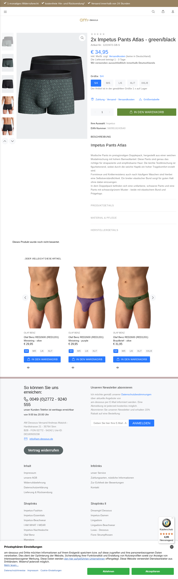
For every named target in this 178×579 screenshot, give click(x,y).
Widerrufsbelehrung (35, 482)
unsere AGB (30, 477)
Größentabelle (151, 99)
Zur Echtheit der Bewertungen (107, 482)
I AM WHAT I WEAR (35, 525)
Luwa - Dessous (99, 530)
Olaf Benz (29, 534)
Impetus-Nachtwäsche (36, 530)
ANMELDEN (141, 423)
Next (12, 141)
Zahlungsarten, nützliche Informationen (112, 477)
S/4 (96, 83)
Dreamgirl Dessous (101, 510)
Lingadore (96, 520)
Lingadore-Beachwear (103, 525)
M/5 (108, 83)
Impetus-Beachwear (35, 520)
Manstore (29, 539)
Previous (5, 141)
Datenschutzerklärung (36, 487)
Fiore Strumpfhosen (102, 534)
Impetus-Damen (99, 515)
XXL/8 (144, 83)
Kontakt (95, 487)
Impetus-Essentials (34, 515)
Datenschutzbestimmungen (136, 394)
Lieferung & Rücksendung (38, 492)
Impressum (30, 472)
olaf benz (29, 333)
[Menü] (172, 519)
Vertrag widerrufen (43, 450)
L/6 (120, 83)
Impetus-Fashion (33, 510)
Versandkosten (117, 56)
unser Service (98, 472)
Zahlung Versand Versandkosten (115, 99)
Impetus (110, 123)
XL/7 (132, 83)
